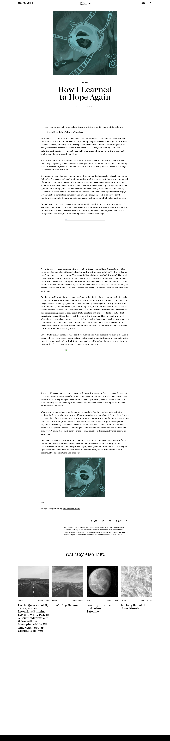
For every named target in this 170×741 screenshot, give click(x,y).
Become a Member (25, 3)
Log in (142, 3)
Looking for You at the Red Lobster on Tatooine (102, 608)
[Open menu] (151, 3)
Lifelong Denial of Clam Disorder (133, 606)
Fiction (54, 600)
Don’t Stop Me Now (65, 605)
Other (85, 82)
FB (110, 521)
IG (103, 521)
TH (127, 521)
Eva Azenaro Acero (71, 508)
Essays (20, 600)
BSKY (118, 521)
